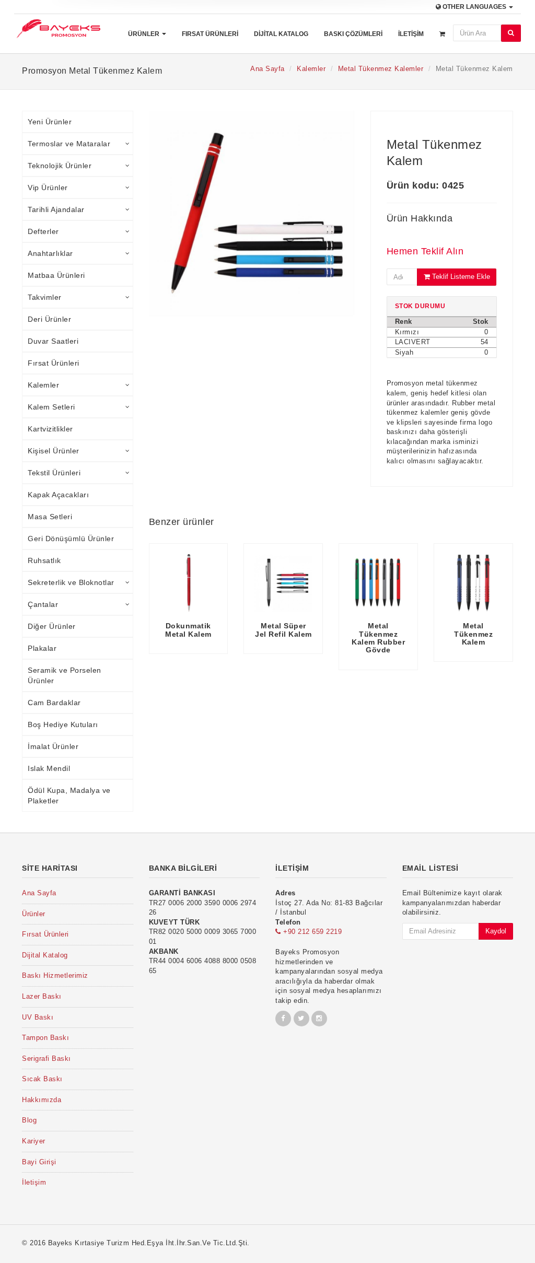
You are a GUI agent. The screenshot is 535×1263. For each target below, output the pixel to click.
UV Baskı (37, 1017)
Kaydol (495, 931)
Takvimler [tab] (45, 297)
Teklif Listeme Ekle (460, 276)
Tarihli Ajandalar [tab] (56, 209)
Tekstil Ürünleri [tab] (54, 473)
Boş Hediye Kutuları (63, 724)
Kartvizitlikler (50, 429)
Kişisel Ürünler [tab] (53, 451)
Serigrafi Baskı (46, 1058)
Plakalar (42, 648)
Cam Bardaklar (54, 702)
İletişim (411, 34)
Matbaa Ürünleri (56, 275)
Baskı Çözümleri (353, 34)
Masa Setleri (50, 516)
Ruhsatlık (44, 560)
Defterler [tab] (43, 231)
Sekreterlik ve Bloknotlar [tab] (71, 582)
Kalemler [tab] (43, 385)
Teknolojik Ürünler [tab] (59, 165)
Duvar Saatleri (53, 341)
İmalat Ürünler (53, 746)
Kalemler (311, 69)
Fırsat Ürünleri (210, 34)
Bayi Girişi (39, 1162)
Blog (29, 1120)
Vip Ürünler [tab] (48, 187)
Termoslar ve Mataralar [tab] (69, 143)
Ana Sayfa (267, 69)
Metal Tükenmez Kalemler (381, 69)
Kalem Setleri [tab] (51, 407)
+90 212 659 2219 (311, 931)
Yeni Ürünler (50, 122)
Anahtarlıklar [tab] (50, 253)
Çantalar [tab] (43, 604)
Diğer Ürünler (52, 626)
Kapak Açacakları (58, 494)
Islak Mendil (49, 768)
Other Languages (474, 6)
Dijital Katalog (281, 34)
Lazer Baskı (42, 996)
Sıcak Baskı (42, 1079)
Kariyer (33, 1141)
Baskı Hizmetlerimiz (55, 975)
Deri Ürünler (49, 319)
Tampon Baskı (45, 1038)
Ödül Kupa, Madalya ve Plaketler (69, 795)
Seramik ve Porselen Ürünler (64, 675)
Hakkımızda (41, 1100)
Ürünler (144, 34)
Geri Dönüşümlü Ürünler (71, 538)
